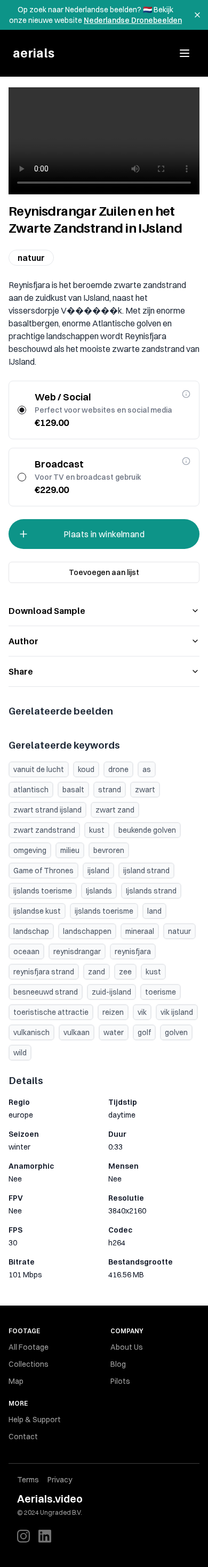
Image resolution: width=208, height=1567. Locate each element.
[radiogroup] (104, 443)
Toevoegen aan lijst (104, 572)
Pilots (120, 1381)
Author (23, 641)
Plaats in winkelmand (104, 534)
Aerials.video (50, 1498)
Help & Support (35, 1419)
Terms (28, 1479)
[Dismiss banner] (197, 15)
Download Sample (47, 610)
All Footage (29, 1347)
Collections (29, 1364)
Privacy (59, 1479)
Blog (118, 1364)
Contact (23, 1436)
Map (16, 1381)
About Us (126, 1347)
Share (21, 671)
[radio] (22, 410)
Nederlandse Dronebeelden (133, 20)
